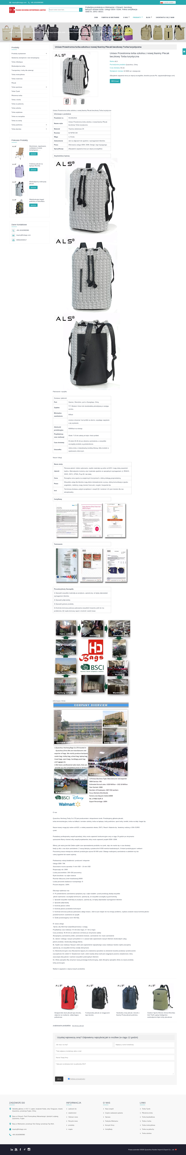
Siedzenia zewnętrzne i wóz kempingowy (25, 58)
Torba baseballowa (148, 1117)
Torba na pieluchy (18, 104)
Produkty (137, 17)
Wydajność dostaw (117, 71)
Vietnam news (73, 1117)
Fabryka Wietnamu (111, 1121)
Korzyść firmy (109, 1125)
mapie (70, 1129)
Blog (148, 17)
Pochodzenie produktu (118, 64)
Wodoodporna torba (18, 66)
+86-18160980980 (37, 2)
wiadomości (72, 1113)
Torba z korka (16, 99)
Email (115, 81)
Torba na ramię (17, 120)
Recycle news (73, 1121)
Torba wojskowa (17, 112)
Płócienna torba (17, 95)
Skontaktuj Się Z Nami (165, 17)
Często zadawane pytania (114, 1113)
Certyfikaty (108, 1129)
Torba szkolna (16, 108)
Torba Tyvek (16, 91)
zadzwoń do (17, 1103)
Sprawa (107, 1117)
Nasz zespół (109, 1109)
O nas (106, 1103)
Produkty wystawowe (32, 32)
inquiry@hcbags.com (19, 2)
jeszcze (33, 154)
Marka (112, 61)
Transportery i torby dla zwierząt (22, 70)
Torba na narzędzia (18, 116)
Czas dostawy (115, 68)
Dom (96, 17)
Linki (143, 1103)
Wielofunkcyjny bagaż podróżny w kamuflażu (37, 200)
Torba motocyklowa (18, 74)
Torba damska (16, 129)
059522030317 (21, 240)
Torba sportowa (17, 87)
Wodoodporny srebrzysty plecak (37, 182)
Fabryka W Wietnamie (110, 17)
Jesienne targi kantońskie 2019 (54, 32)
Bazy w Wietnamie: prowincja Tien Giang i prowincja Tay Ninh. (33, 1124)
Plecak (14, 83)
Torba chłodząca (17, 62)
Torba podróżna (17, 125)
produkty (71, 1125)
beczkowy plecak (78, 1026)
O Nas (125, 17)
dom (10, 32)
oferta (59, 1079)
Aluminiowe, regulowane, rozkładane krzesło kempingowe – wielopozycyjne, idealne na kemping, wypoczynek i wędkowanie (38, 148)
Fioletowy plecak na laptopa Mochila (36, 165)
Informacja (73, 1103)
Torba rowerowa (17, 79)
